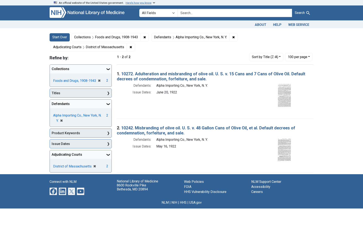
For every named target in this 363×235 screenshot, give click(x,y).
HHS (183, 202)
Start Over (59, 37)
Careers (257, 192)
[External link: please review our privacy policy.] (53, 191)
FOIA (187, 187)
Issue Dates (61, 144)
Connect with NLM (63, 182)
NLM (165, 202)
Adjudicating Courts (67, 155)
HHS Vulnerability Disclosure (205, 192)
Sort (265, 57)
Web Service (298, 25)
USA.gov (195, 202)
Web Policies (194, 182)
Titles (56, 93)
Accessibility (260, 187)
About (260, 25)
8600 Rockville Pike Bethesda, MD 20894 (132, 187)
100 (297, 57)
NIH (174, 202)
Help (277, 25)
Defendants (61, 104)
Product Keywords (66, 133)
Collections (60, 69)
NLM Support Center (266, 182)
